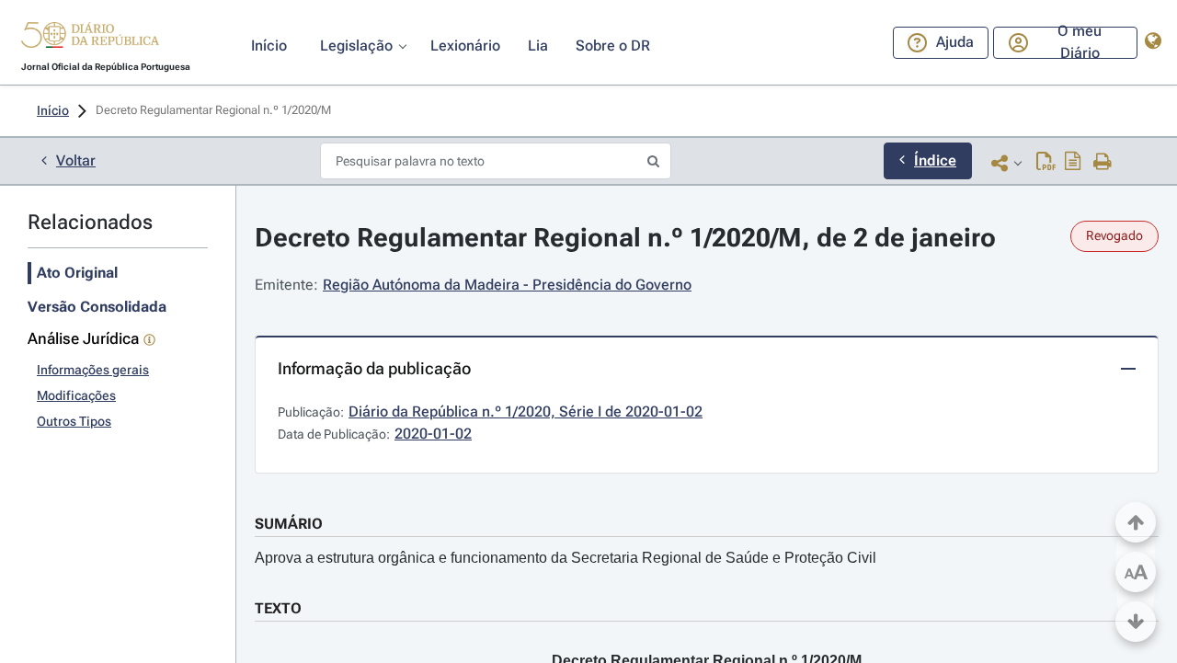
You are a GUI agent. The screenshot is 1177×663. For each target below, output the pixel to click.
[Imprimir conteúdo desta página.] (1103, 162)
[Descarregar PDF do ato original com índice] (1073, 162)
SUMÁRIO (289, 523)
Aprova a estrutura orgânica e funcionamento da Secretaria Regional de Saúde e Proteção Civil (565, 558)
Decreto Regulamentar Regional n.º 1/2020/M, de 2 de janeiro (625, 238)
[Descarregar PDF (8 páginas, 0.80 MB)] (1046, 162)
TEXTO (278, 608)
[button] (90, 37)
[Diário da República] (90, 39)
